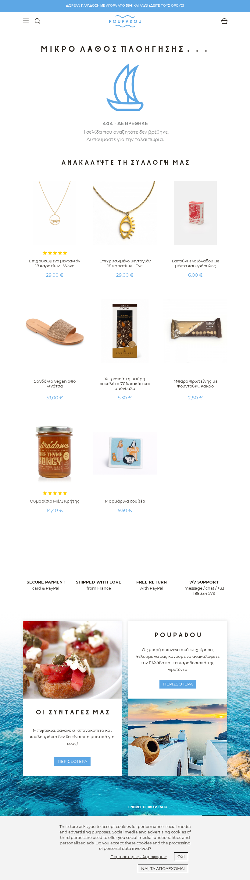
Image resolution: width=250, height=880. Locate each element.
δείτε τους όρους (166, 5)
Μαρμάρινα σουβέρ (125, 501)
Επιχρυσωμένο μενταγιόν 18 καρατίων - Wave (54, 263)
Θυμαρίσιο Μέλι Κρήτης (55, 501)
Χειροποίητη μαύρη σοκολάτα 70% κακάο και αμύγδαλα (125, 383)
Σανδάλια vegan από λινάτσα (55, 383)
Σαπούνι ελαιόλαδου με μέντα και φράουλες (195, 263)
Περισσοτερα (72, 761)
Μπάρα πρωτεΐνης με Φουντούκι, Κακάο (195, 383)
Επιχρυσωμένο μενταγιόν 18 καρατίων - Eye (125, 263)
